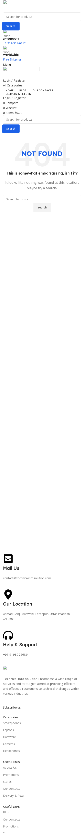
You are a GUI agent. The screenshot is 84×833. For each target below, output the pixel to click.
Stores (7, 782)
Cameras (9, 744)
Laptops (8, 730)
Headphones (11, 751)
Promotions (11, 775)
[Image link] (25, 670)
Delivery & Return (14, 795)
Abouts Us (10, 767)
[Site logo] (23, 6)
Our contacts (11, 788)
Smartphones (12, 723)
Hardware (9, 737)
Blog (6, 812)
